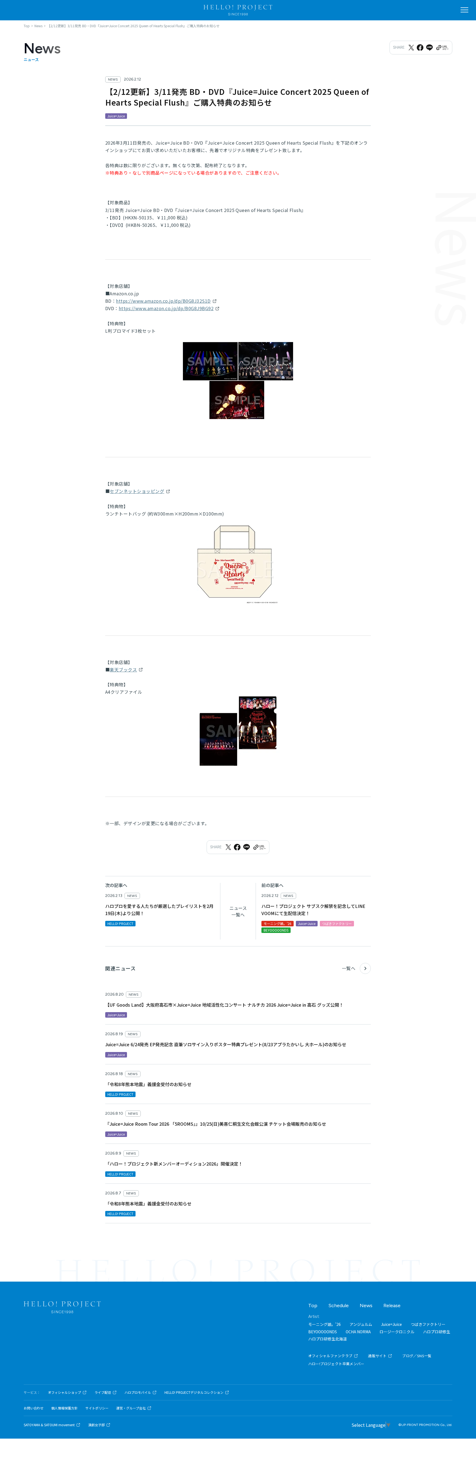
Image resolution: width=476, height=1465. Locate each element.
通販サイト (377, 1355)
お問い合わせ (34, 1408)
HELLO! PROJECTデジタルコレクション (193, 1392)
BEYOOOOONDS (322, 1331)
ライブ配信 (102, 1392)
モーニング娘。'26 (324, 1324)
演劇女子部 (96, 1425)
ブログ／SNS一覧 (417, 1355)
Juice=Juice (391, 1324)
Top (312, 1305)
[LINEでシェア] (429, 47)
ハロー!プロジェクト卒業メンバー (336, 1363)
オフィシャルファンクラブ (330, 1355)
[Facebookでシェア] (420, 47)
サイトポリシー (97, 1408)
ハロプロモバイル (138, 1392)
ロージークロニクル (397, 1331)
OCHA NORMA (358, 1331)
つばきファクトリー (428, 1324)
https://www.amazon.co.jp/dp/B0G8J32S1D (163, 301)
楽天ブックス (123, 669)
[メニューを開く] (464, 10)
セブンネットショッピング (137, 491)
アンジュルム (361, 1324)
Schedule (338, 1305)
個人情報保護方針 (64, 1408)
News (366, 1305)
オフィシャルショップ (64, 1392)
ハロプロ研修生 (436, 1331)
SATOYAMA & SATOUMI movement (49, 1425)
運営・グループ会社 (131, 1408)
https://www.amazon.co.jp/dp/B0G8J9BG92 (166, 308)
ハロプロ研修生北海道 (327, 1339)
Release (392, 1305)
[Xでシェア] (411, 47)
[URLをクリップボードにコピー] (442, 47)
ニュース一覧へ (238, 911)
